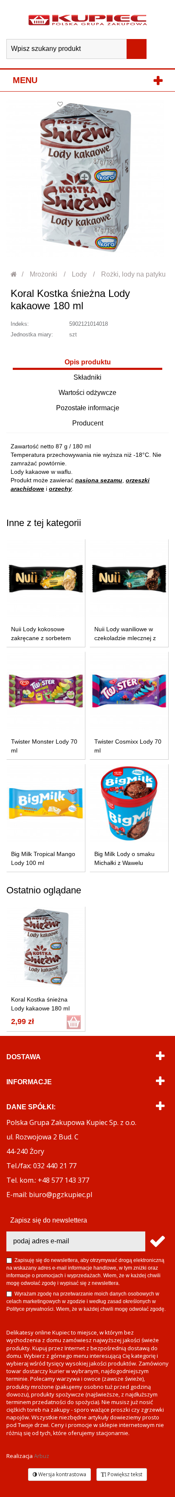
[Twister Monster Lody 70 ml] (46, 691)
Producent (87, 423)
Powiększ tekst (124, 1474)
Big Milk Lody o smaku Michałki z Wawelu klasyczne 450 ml (124, 863)
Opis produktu (88, 362)
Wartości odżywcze (87, 392)
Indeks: (20, 324)
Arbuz (41, 1456)
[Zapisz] (157, 1241)
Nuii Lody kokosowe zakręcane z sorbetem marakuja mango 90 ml (42, 638)
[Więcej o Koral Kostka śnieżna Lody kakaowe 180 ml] (46, 947)
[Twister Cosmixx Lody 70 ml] (129, 691)
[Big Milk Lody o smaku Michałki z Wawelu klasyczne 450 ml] (129, 803)
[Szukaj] (137, 49)
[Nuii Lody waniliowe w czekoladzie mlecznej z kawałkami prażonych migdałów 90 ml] (129, 579)
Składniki (87, 377)
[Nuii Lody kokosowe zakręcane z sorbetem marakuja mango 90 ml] (46, 579)
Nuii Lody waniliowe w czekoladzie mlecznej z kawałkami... (125, 638)
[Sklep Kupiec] (87, 19)
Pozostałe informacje (87, 407)
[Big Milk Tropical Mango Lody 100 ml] (46, 803)
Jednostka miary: (32, 334)
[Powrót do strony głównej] (14, 274)
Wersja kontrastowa (61, 1474)
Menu (25, 80)
